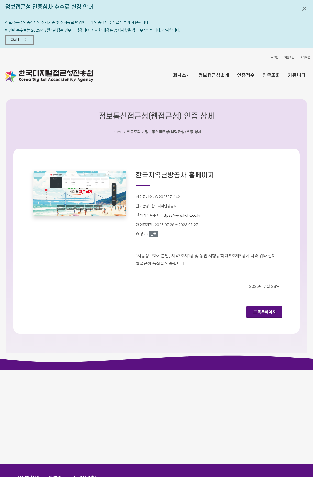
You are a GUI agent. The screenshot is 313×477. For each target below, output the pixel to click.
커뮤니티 (297, 75)
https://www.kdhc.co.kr (181, 215)
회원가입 (289, 57)
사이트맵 (305, 57)
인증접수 (246, 75)
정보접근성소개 (214, 75)
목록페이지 (267, 312)
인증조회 (271, 75)
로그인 (274, 57)
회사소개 (182, 75)
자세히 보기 (19, 40)
